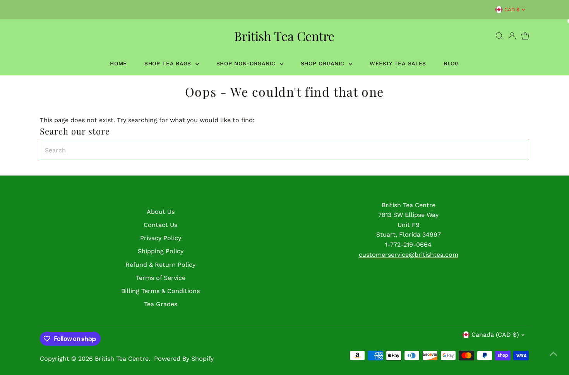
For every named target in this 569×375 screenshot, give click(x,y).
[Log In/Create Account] (512, 35)
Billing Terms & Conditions (160, 291)
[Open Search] (499, 35)
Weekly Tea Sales (398, 63)
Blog (451, 63)
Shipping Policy (160, 251)
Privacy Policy (160, 238)
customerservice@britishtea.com (408, 254)
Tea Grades (160, 304)
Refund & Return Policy (160, 264)
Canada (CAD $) (495, 334)
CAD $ (511, 9)
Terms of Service (160, 277)
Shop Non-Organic (247, 63)
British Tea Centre (284, 35)
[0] (525, 35)
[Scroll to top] (553, 353)
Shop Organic (324, 63)
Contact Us (160, 224)
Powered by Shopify (184, 358)
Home (118, 63)
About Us (161, 211)
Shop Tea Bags (169, 63)
